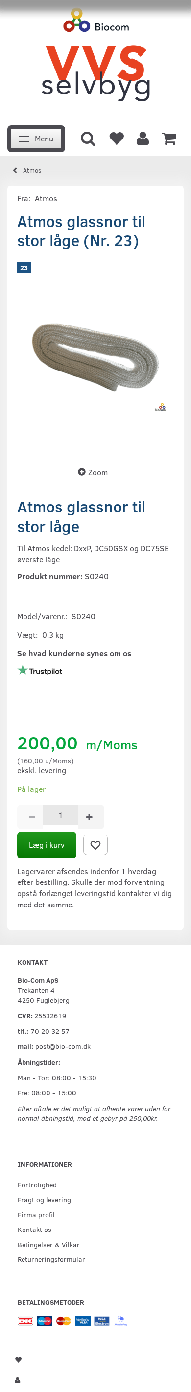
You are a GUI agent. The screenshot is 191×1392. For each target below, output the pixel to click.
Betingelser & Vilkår (49, 1244)
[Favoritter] (116, 137)
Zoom (98, 472)
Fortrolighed (37, 1184)
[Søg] (88, 137)
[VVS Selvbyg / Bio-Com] (95, 60)
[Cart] (169, 137)
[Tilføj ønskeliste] (95, 845)
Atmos (46, 198)
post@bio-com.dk (63, 1046)
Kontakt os (34, 1229)
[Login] (142, 137)
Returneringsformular (51, 1259)
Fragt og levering (44, 1199)
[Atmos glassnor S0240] (95, 355)
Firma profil (36, 1214)
